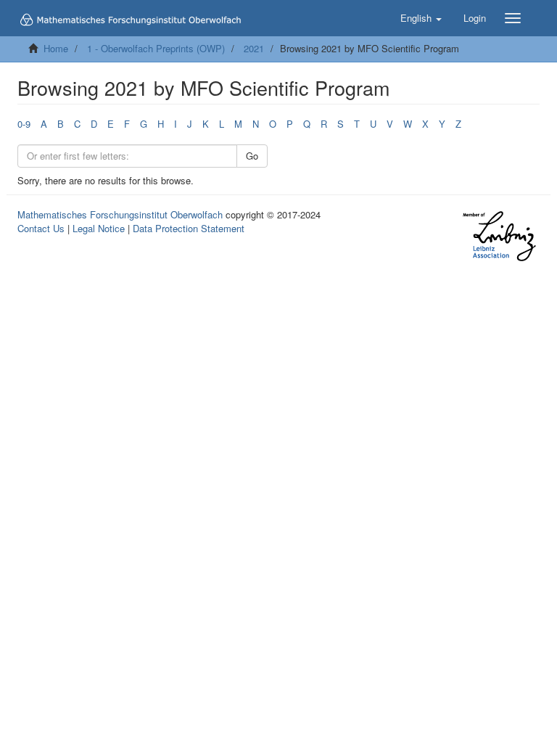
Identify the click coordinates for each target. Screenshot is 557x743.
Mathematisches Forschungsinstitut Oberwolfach (120, 214)
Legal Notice (99, 228)
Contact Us (41, 228)
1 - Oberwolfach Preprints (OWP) (156, 48)
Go (252, 156)
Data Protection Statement (188, 228)
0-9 (23, 124)
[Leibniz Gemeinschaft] (499, 236)
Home (56, 48)
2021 (254, 48)
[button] (421, 18)
